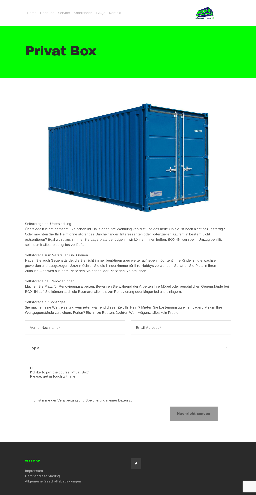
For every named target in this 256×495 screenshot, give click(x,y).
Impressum (34, 471)
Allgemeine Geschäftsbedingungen (53, 481)
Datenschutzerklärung (42, 476)
